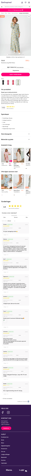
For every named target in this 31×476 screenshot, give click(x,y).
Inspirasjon (4, 463)
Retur (2, 443)
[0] (25, 2)
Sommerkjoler (15, 13)
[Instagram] (8, 412)
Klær (6, 13)
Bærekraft (4, 457)
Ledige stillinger (5, 454)
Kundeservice (4, 437)
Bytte (2, 440)
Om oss (3, 451)
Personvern (4, 448)
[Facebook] (2, 412)
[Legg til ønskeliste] (29, 16)
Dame (2, 13)
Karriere (3, 460)
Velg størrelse (16, 70)
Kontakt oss (6, 428)
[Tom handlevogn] (29, 2)
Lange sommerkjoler (24, 13)
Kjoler (9, 13)
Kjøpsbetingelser (5, 445)
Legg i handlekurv (15, 74)
